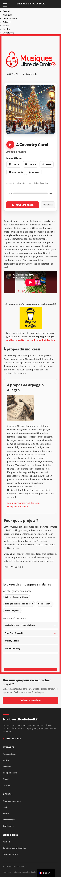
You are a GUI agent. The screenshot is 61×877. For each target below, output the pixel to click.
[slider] (30, 193)
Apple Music (17, 172)
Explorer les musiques (30, 700)
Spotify (15, 164)
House (6, 813)
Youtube (32, 164)
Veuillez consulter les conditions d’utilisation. (30, 340)
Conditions (8, 32)
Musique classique (12, 801)
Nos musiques (9, 754)
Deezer (49, 164)
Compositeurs (10, 18)
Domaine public (10, 854)
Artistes (7, 21)
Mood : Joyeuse (12, 610)
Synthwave (8, 826)
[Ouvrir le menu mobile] (5, 4)
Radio (6, 760)
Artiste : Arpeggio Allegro (16, 597)
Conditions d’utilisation (15, 848)
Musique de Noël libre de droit (19, 604)
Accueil (6, 11)
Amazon (36, 172)
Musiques (7, 14)
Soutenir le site (13, 738)
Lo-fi (5, 807)
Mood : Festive (45, 604)
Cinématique (9, 819)
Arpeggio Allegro (16, 151)
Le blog (7, 29)
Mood (6, 25)
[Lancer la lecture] (10, 145)
